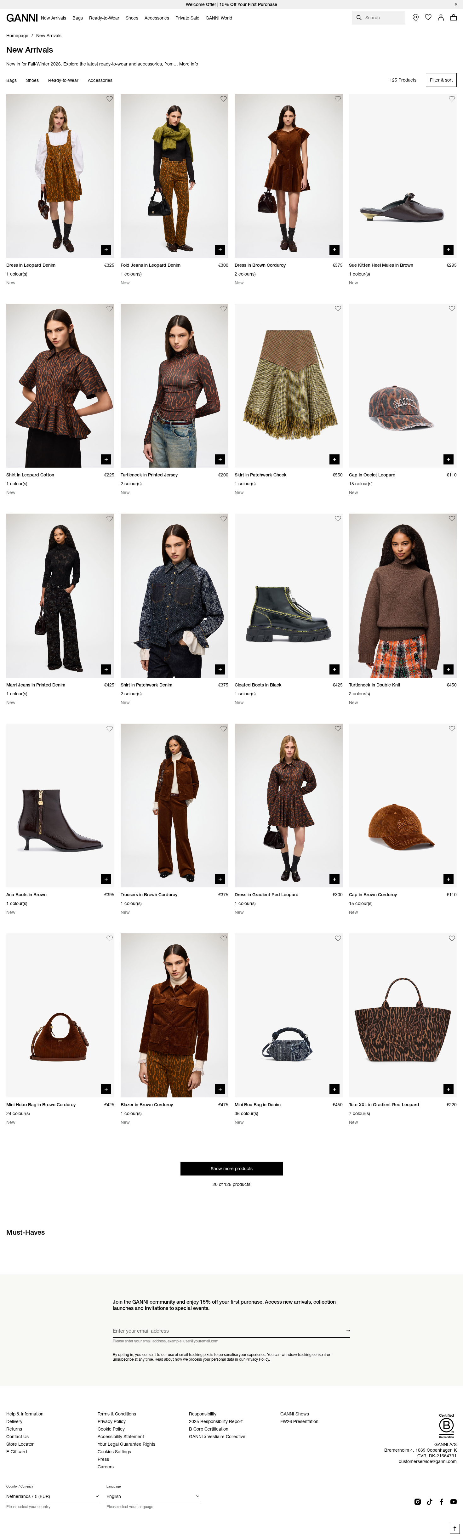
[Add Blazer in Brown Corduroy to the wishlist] (223, 938)
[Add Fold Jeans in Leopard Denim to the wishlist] (223, 99)
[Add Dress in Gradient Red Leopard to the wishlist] (338, 728)
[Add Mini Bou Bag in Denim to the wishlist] (338, 938)
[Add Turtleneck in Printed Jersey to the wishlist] (223, 309)
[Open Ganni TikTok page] (429, 1502)
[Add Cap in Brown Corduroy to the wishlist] (452, 728)
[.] (231, 4)
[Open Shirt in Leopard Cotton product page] (60, 386)
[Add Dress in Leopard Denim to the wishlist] (109, 99)
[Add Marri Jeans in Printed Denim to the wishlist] (109, 518)
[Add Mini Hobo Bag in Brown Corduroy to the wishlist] (109, 938)
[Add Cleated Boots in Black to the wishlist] (338, 518)
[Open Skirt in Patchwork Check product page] (289, 386)
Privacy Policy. (258, 1359)
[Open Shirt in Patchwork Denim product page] (175, 596)
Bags (11, 80)
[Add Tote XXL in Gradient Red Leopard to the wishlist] (452, 938)
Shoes (32, 80)
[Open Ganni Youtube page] (453, 1502)
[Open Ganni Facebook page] (441, 1502)
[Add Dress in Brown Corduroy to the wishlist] (338, 99)
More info (188, 64)
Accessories (100, 80)
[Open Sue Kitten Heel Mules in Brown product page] (403, 176)
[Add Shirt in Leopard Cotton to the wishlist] (109, 309)
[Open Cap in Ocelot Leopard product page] (403, 386)
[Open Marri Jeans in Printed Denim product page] (60, 596)
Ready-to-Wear (63, 80)
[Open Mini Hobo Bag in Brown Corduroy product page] (60, 1015)
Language (113, 1486)
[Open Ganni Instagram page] (417, 1502)
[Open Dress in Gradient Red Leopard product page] (289, 806)
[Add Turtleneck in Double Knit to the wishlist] (452, 518)
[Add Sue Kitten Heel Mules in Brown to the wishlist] (452, 99)
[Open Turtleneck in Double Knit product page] (403, 596)
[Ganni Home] (22, 17)
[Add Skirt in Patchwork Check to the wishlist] (338, 309)
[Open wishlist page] (428, 17)
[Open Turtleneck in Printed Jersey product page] (175, 386)
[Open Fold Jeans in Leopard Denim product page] (175, 176)
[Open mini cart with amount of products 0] (453, 17)
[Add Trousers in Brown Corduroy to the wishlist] (223, 728)
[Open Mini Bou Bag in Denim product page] (289, 1015)
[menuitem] (53, 18)
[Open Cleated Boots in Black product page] (289, 596)
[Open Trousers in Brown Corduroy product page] (175, 806)
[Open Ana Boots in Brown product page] (60, 806)
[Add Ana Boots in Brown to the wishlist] (109, 728)
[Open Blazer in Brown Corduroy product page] (175, 1015)
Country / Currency (19, 1486)
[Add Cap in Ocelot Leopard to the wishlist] (452, 309)
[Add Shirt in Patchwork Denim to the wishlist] (223, 518)
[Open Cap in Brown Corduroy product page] (403, 806)
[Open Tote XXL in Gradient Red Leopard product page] (403, 1015)
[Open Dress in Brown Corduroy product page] (289, 176)
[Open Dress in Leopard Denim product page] (60, 176)
